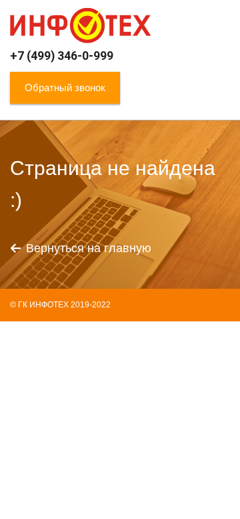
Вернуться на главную (88, 248)
